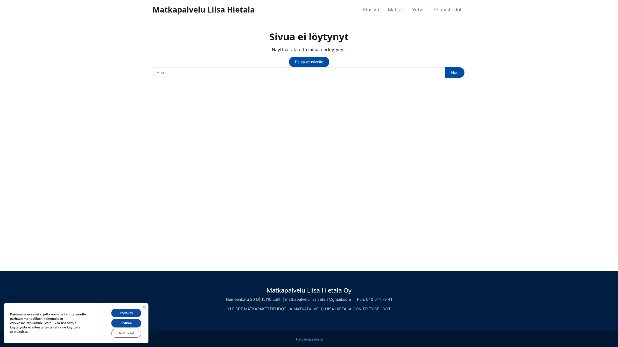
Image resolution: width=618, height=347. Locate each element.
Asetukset (126, 333)
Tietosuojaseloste (309, 339)
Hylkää (126, 323)
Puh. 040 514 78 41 (374, 299)
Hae (454, 72)
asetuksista (19, 332)
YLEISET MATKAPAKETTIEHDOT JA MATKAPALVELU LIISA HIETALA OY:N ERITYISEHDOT (309, 309)
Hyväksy (126, 313)
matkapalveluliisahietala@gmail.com (318, 299)
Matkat (395, 10)
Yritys (418, 10)
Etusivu (371, 10)
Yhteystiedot (448, 10)
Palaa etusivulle (309, 62)
